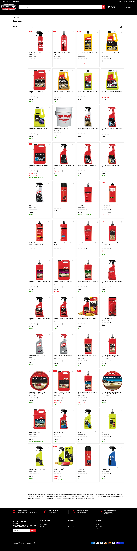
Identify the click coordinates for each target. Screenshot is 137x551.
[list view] (123, 27)
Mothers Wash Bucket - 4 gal (61, 128)
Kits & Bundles (43, 13)
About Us (98, 523)
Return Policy (43, 526)
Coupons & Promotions (73, 523)
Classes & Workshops (101, 526)
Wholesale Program (72, 526)
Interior (11, 13)
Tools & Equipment (21, 13)
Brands (86, 13)
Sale (81, 13)
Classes (70, 13)
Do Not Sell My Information (34, 542)
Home (14, 17)
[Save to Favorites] (49, 32)
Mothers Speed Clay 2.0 (108, 318)
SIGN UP (33, 530)
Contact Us (42, 528)
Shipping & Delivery (44, 525)
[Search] (103, 7)
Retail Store (98, 525)
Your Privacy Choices (55, 542)
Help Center (132, 1)
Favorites (125, 1)
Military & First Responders (74, 525)
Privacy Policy (16, 542)
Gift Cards (98, 528)
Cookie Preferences (45, 542)
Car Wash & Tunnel (55, 13)
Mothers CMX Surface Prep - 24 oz (38, 355)
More (64, 13)
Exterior (4, 13)
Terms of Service (23, 542)
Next (78, 487)
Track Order (118, 1)
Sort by (30, 26)
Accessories (33, 13)
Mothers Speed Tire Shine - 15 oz (62, 204)
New (76, 13)
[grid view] (121, 27)
